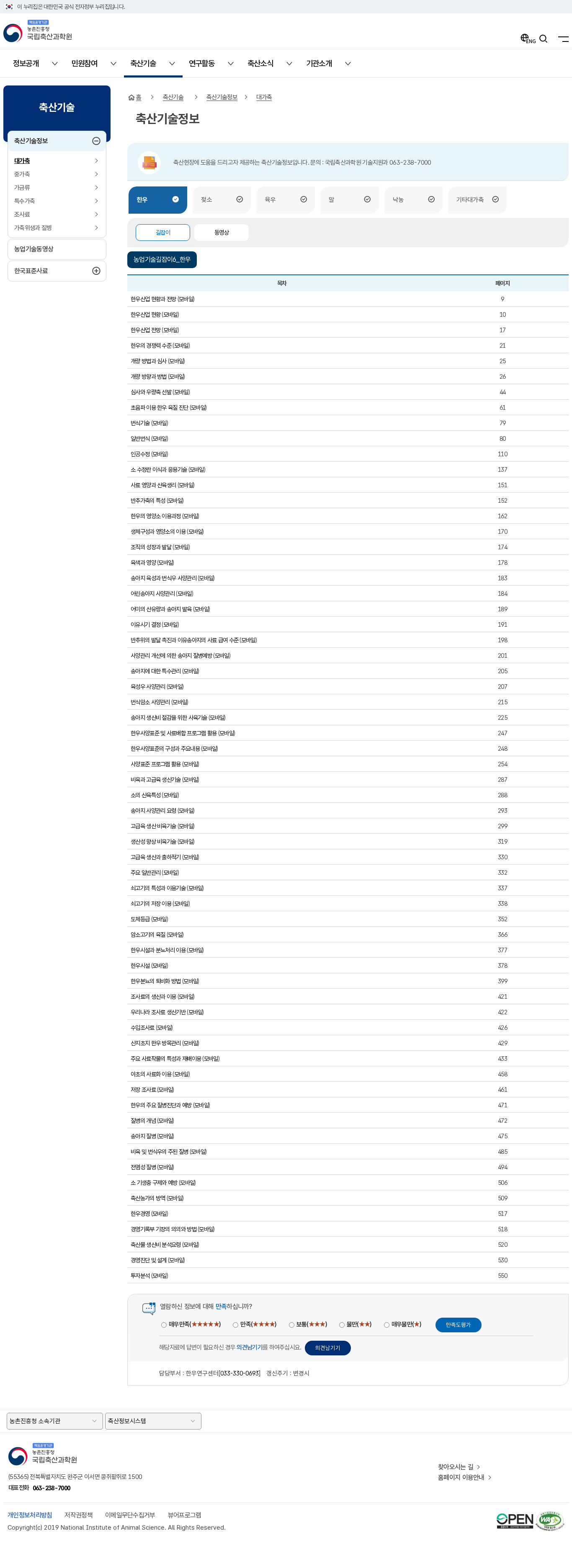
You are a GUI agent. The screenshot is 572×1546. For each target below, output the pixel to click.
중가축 (22, 174)
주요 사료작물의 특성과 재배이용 (166, 1058)
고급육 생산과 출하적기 (156, 857)
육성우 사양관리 (148, 686)
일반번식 (140, 438)
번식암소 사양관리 (151, 702)
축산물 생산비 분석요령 (156, 1244)
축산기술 (173, 97)
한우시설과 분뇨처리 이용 (158, 950)
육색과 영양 (143, 562)
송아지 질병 (143, 1136)
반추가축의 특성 (148, 500)
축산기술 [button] (148, 66)
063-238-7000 (51, 1488)
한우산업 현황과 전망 (153, 298)
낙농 (398, 200)
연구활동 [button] (206, 66)
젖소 (206, 200)
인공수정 (140, 454)
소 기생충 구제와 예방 (154, 1182)
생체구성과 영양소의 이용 (158, 531)
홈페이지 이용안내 (461, 1477)
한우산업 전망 (145, 330)
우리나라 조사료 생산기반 (158, 1012)
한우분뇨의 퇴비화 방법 (156, 981)
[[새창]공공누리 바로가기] (515, 1514)
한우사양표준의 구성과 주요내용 (165, 748)
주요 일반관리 (145, 872)
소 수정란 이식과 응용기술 (159, 469)
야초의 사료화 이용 (151, 1074)
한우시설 (140, 965)
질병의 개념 (143, 1120)
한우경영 (140, 1213)
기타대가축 (470, 200)
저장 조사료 (143, 1089)
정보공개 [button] (31, 66)
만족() (258, 1324)
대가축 (22, 161)
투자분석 (140, 1275)
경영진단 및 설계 (149, 1260)
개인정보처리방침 (30, 1515)
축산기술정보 (48, 141)
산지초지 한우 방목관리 (156, 1043)
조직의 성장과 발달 (151, 547)
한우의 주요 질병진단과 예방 (161, 1105)
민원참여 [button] (89, 66)
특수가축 (24, 201)
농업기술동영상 (33, 249)
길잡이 (163, 232)
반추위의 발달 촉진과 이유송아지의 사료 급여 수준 (184, 640)
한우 (142, 200)
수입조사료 (143, 1027)
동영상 (221, 232)
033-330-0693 (239, 1373)
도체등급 (140, 919)
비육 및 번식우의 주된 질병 (159, 1151)
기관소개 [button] (324, 66)
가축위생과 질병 (33, 228)
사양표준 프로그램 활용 (156, 764)
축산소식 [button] (265, 66)
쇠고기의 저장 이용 (151, 903)
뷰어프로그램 (184, 1515)
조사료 (22, 214)
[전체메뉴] (561, 38)
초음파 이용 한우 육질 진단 (159, 407)
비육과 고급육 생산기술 (156, 779)
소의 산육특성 (145, 795)
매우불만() (406, 1324)
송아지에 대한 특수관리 (156, 671)
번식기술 (140, 423)
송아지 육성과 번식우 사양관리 (163, 578)
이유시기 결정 (145, 624)
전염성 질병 (143, 1167)
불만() (359, 1324)
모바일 (186, 298)
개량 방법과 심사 (149, 361)
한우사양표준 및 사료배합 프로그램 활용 (173, 733)
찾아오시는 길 (455, 1467)
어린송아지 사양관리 (153, 593)
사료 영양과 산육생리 (153, 485)
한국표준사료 (51, 270)
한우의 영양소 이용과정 (156, 516)
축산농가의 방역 (148, 1198)
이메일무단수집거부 (130, 1515)
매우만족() (194, 1324)
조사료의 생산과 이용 (153, 996)
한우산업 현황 (145, 314)
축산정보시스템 (127, 1421)
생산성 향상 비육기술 (153, 841)
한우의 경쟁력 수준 (151, 345)
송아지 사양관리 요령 (153, 810)
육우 (270, 200)
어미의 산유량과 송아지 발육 (161, 609)
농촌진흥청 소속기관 (35, 1421)
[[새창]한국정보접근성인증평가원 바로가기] (549, 1514)
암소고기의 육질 (148, 934)
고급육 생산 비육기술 (153, 826)
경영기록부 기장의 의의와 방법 (163, 1229)
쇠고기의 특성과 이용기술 (158, 888)
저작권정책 (78, 1515)
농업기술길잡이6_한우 (162, 260)
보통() (311, 1324)
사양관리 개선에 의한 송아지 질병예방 (171, 655)
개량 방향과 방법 (149, 376)
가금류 (22, 187)
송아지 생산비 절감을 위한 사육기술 (169, 717)
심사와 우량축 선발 (151, 392)
